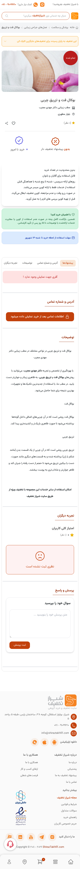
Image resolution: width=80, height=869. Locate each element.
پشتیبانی (72, 769)
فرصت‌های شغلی (29, 776)
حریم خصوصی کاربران (65, 824)
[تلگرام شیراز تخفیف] (42, 837)
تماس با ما (71, 782)
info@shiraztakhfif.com (55, 733)
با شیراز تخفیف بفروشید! (65, 4)
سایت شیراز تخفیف (37, 496)
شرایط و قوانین (69, 804)
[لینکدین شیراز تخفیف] (20, 837)
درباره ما (73, 763)
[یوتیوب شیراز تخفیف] (31, 837)
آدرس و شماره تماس (47, 263)
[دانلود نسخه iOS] (44, 742)
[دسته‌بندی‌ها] (55, 862)
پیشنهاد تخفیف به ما (66, 776)
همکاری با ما (31, 763)
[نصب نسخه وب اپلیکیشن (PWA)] (35, 742)
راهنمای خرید (70, 817)
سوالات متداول (69, 811)
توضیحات (27, 263)
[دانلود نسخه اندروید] (54, 742)
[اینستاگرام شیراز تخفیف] (52, 837)
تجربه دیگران (10, 263)
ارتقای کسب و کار (29, 769)
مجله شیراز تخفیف (67, 798)
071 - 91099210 (9, 4)
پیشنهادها (68, 263)
